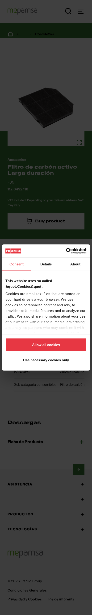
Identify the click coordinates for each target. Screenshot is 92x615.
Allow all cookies (46, 345)
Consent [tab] (16, 264)
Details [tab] (46, 264)
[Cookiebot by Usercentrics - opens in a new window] (66, 251)
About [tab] (75, 264)
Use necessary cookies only (46, 360)
